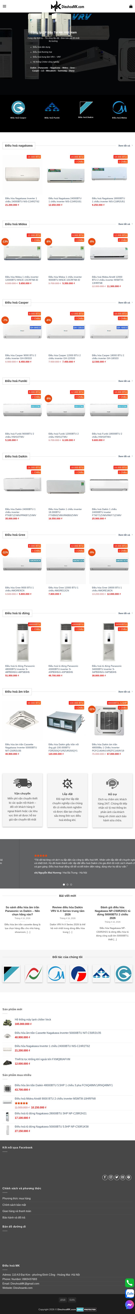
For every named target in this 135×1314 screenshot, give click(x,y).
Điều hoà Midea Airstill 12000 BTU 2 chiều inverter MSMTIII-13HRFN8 (108, 280)
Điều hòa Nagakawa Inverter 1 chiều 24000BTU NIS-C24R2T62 (22, 200)
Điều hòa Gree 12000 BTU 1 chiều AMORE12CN (63, 589)
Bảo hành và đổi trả (13, 1217)
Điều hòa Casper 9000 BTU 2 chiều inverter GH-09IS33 (20, 357)
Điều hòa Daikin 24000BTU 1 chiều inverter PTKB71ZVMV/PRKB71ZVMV (20, 512)
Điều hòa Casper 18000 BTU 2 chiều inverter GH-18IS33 (108, 357)
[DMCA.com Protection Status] (86, 1309)
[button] (4, 6)
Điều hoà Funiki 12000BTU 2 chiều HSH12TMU (64, 435)
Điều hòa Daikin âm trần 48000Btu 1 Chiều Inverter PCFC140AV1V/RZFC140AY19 (108, 747)
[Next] (128, 106)
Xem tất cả (124, 145)
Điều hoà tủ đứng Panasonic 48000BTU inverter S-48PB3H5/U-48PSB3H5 (20, 669)
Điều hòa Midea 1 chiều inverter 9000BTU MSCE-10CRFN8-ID (65, 278)
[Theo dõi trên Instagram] (111, 1177)
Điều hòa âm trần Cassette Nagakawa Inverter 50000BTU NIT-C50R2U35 (21, 747)
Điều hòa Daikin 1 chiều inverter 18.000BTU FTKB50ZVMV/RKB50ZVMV (65, 512)
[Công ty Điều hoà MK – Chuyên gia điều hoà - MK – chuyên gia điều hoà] (67, 6)
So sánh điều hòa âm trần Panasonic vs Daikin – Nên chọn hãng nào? (22, 911)
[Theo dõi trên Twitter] (117, 1177)
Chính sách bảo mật (14, 1204)
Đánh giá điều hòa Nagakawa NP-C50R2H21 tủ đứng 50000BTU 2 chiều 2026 (112, 913)
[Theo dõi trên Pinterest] (128, 1177)
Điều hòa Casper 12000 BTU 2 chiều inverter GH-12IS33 (65, 357)
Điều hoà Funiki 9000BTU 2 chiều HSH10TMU (19, 435)
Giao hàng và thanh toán (16, 1211)
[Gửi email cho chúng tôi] (122, 1177)
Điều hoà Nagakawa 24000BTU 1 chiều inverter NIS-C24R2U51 (65, 200)
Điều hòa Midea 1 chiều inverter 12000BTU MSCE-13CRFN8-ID (22, 278)
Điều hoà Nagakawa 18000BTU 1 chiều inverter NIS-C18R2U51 (108, 200)
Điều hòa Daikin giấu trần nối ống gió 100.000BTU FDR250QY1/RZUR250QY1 (64, 747)
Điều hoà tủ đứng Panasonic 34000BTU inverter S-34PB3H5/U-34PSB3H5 (107, 669)
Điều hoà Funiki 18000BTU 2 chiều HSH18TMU (107, 435)
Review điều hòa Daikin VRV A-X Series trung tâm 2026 (67, 911)
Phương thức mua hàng (16, 1198)
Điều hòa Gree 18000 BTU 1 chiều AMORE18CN (107, 589)
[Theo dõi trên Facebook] (105, 1177)
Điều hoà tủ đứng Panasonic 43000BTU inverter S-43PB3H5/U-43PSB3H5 (63, 669)
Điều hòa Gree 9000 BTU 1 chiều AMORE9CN (19, 589)
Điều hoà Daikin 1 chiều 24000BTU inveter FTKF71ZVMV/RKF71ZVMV (106, 512)
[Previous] (7, 106)
